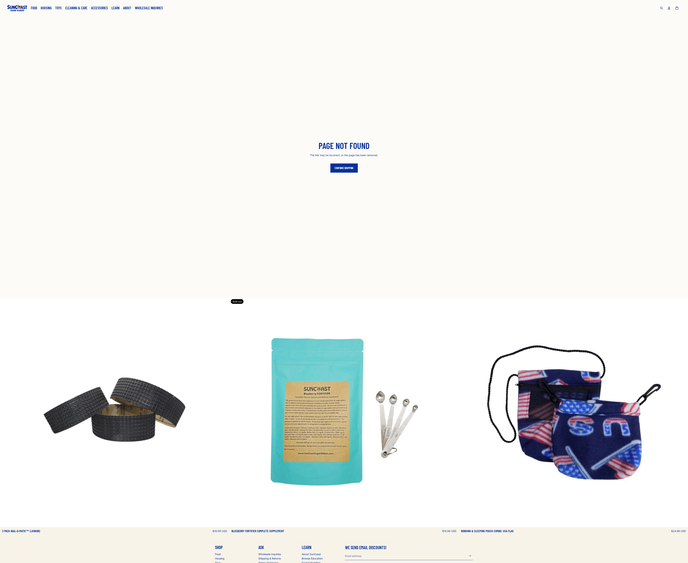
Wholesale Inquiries (269, 554)
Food (218, 554)
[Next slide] (223, 412)
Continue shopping (344, 168)
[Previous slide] (5, 412)
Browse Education (312, 558)
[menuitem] (34, 8)
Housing (219, 558)
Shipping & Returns (269, 558)
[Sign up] (470, 556)
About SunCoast (311, 554)
